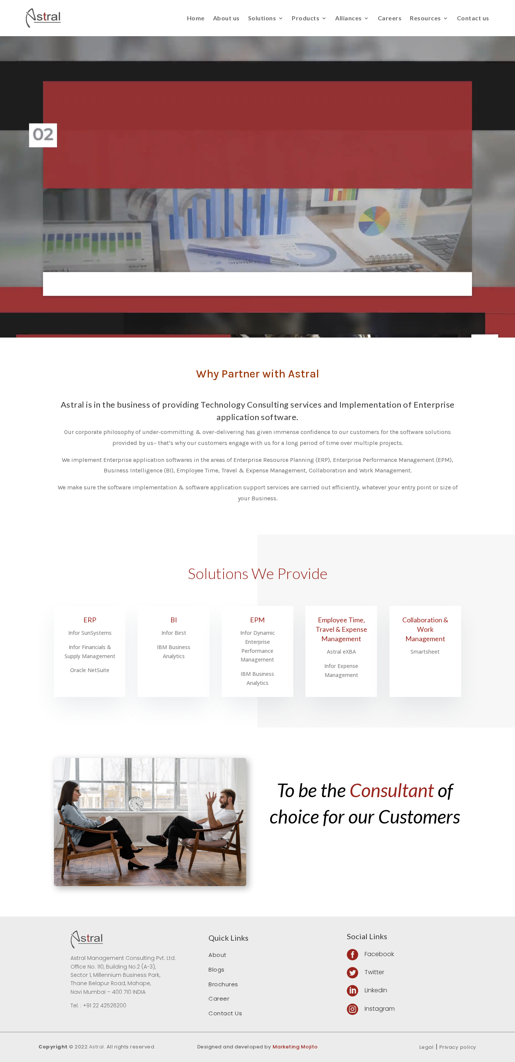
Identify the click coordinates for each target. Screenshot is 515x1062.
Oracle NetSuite (89, 670)
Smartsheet (425, 651)
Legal (426, 1047)
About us (226, 17)
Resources (425, 17)
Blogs (216, 969)
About (217, 955)
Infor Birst (173, 632)
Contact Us (225, 1013)
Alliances (348, 17)
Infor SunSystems (90, 632)
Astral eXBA (341, 651)
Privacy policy (458, 1047)
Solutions (262, 17)
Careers (390, 17)
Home (196, 17)
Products (305, 17)
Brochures (223, 984)
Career (218, 998)
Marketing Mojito (295, 1046)
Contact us (473, 17)
